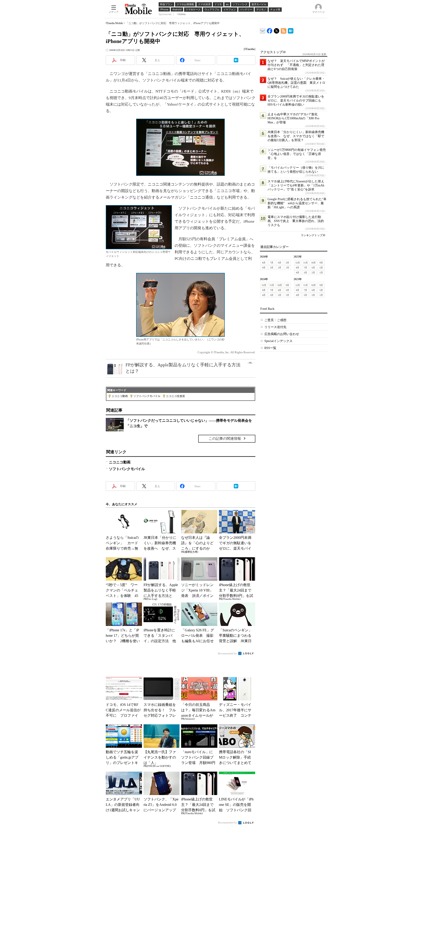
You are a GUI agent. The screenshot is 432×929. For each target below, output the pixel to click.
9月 (321, 262)
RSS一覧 (270, 348)
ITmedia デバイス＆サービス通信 (263, 30)
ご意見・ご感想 (275, 320)
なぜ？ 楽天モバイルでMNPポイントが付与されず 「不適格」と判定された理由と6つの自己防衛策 (296, 65)
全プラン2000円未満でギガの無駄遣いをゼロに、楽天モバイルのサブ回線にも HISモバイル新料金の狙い (296, 100)
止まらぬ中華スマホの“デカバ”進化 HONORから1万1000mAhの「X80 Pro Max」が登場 (294, 118)
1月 (287, 267)
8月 (264, 262)
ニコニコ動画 (120, 396)
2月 (279, 267)
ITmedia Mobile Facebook (269, 30)
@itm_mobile (276, 30)
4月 (264, 267)
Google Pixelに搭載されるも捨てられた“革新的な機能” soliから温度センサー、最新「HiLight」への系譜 (297, 203)
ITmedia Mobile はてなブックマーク (290, 30)
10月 (313, 262)
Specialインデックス (278, 341)
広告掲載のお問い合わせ (281, 334)
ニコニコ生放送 (175, 396)
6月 (279, 262)
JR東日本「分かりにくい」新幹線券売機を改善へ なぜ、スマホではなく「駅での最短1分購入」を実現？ (296, 136)
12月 (297, 262)
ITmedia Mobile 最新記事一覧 (283, 30)
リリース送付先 (275, 327)
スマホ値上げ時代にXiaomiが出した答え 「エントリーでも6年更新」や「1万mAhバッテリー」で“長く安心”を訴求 (297, 185)
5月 (287, 262)
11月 (305, 262)
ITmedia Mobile (114, 23)
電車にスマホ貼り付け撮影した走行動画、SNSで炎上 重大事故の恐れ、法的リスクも (296, 221)
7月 (271, 262)
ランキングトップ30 (313, 235)
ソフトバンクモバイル (146, 396)
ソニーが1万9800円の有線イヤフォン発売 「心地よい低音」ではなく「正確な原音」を (298, 154)
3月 (271, 267)
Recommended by (228, 653)
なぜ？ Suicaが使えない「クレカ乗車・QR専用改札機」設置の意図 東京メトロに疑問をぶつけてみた (296, 82)
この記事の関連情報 (225, 438)
